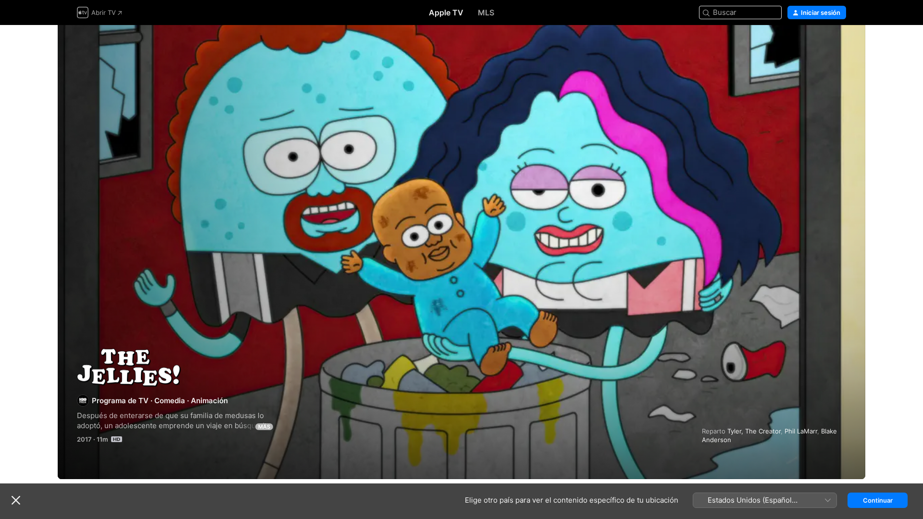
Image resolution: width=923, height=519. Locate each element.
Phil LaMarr (801, 431)
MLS (486, 12)
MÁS (264, 426)
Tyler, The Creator (754, 431)
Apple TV (446, 12)
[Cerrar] (16, 500)
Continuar (878, 500)
